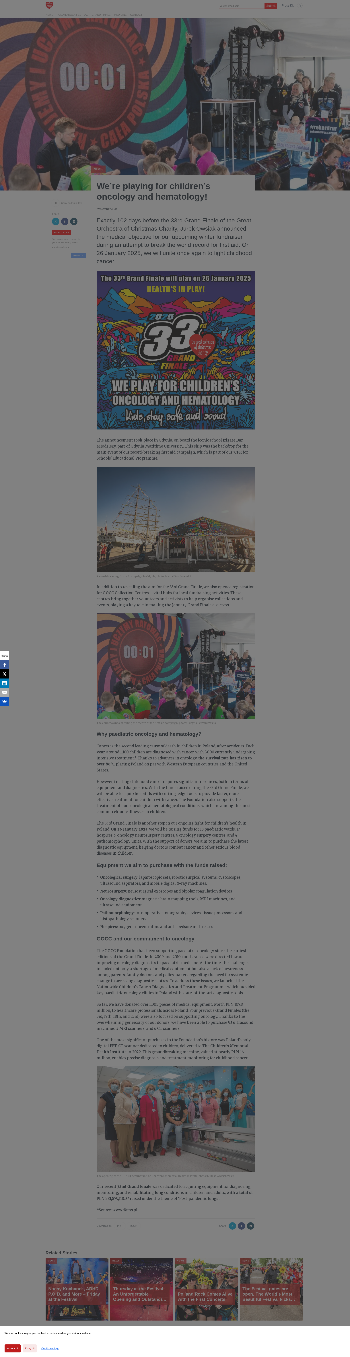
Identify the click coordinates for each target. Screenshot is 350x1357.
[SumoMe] (4, 701)
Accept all (12, 1348)
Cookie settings (50, 1348)
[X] (4, 673)
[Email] (4, 692)
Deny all (29, 1348)
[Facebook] (4, 664)
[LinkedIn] (4, 683)
